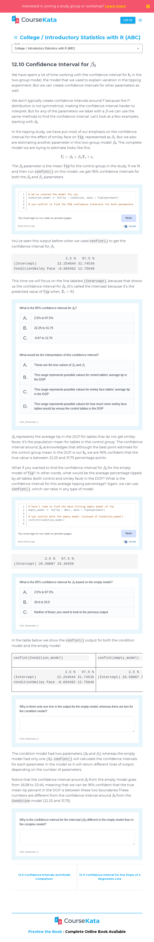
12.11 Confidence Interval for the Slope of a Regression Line (109, 877)
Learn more (115, 6)
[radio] (77, 318)
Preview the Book (45, 932)
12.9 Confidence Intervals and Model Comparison (44, 877)
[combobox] (77, 48)
